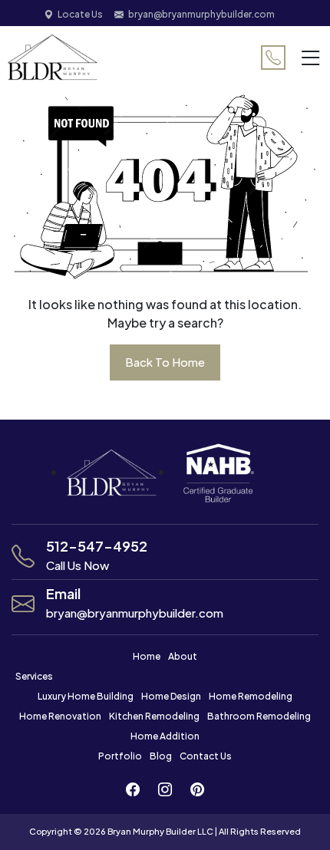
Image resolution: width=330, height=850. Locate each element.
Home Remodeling (250, 696)
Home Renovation (60, 716)
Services (34, 676)
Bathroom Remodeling (259, 716)
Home (146, 656)
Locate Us (80, 14)
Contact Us (206, 756)
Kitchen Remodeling (154, 716)
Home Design (171, 696)
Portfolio (120, 756)
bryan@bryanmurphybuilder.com (201, 14)
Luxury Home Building (86, 696)
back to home (165, 361)
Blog (161, 756)
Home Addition (165, 736)
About (182, 656)
